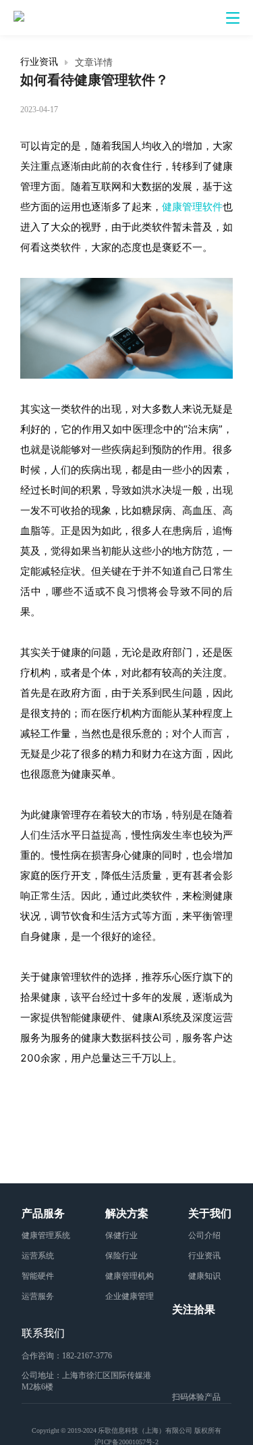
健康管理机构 (129, 1276)
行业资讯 (39, 62)
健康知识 (204, 1276)
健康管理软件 (192, 206)
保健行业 (121, 1235)
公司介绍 (204, 1235)
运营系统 (38, 1255)
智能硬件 (38, 1276)
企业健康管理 (129, 1296)
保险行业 (121, 1255)
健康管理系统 (46, 1235)
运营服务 (38, 1296)
